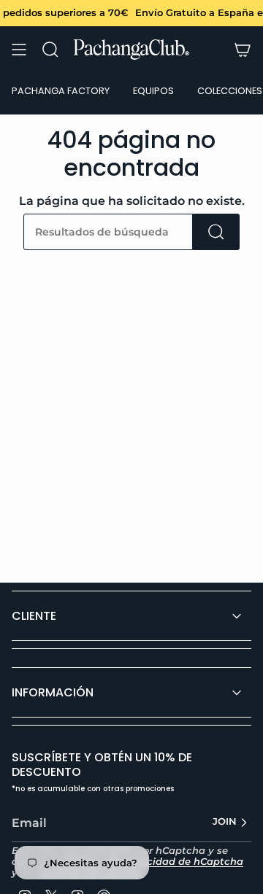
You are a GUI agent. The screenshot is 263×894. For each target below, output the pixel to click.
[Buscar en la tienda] (216, 232)
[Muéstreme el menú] (19, 49)
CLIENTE (34, 615)
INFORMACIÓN (53, 692)
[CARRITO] (242, 49)
